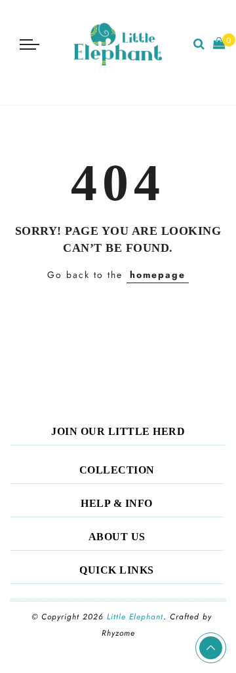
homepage (158, 274)
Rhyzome (118, 633)
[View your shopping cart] (219, 44)
